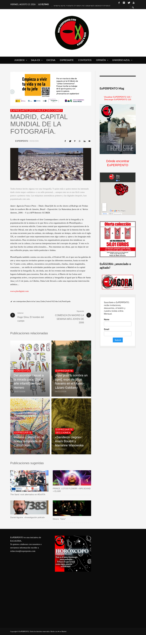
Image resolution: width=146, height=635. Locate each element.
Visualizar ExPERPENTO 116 (117, 97)
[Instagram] (124, 3)
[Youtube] (133, 3)
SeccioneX (54, 110)
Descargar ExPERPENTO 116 (117, 99)
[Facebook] (119, 3)
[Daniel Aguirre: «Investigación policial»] (25, 507)
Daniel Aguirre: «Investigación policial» (27, 517)
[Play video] (20, 481)
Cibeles (42, 301)
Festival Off (50, 301)
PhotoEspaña (66, 301)
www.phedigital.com (19, 291)
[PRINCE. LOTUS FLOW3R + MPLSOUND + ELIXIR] (67, 478)
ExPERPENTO (21, 141)
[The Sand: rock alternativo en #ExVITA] (29, 481)
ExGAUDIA (15, 541)
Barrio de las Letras (33, 301)
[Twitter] (129, 3)
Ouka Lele (57, 301)
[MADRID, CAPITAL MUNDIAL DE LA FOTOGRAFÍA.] (50, 164)
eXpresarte (19, 110)
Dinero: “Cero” (59, 519)
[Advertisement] (118, 578)
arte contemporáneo (19, 301)
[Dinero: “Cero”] (67, 508)
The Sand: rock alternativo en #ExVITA (27, 494)
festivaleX (37, 110)
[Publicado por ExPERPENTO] (12, 141)
